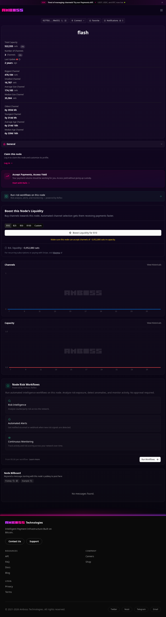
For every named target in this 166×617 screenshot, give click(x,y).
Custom (38, 225)
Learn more (34, 459)
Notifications (115, 20)
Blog (7, 572)
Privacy (9, 586)
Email (155, 609)
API (7, 556)
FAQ (7, 561)
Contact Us (15, 541)
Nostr (127, 609)
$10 (8, 225)
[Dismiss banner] (162, 2)
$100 (29, 225)
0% (22, 46)
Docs (7, 567)
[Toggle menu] (161, 10)
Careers (90, 556)
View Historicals (154, 264)
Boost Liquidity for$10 (85, 232)
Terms (8, 591)
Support (34, 541)
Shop (88, 561)
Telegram (141, 609)
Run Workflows (148, 459)
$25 (14, 225)
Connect (78, 20)
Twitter (114, 609)
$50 (21, 225)
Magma (56, 252)
